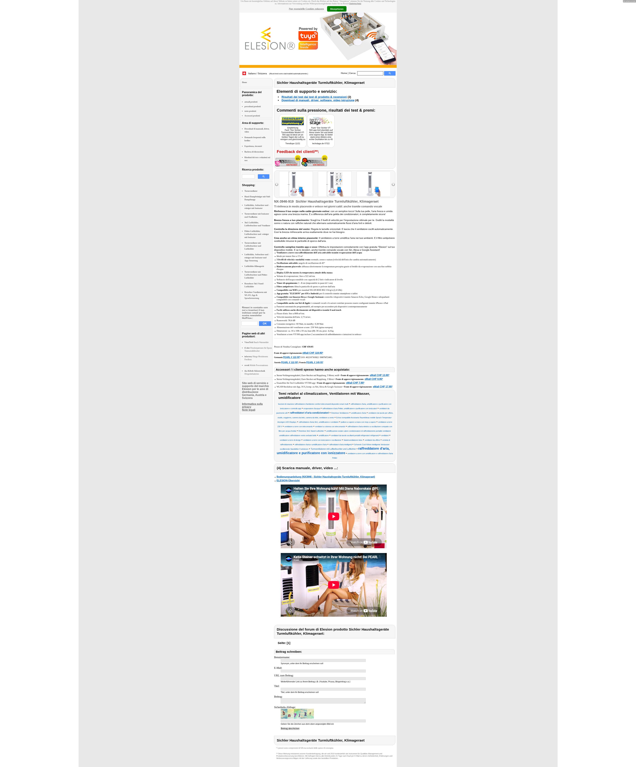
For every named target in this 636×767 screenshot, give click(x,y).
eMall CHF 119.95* (312, 352)
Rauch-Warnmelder (256, 342)
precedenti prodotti (252, 106)
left (276, 184)
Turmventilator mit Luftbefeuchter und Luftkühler (252, 246)
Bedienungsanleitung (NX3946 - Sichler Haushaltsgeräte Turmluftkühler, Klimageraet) (326, 476)
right (393, 184)
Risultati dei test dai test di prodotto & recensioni (314, 97)
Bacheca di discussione (254, 152)
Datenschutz (355, 3)
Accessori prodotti (252, 116)
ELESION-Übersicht (288, 480)
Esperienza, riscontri (253, 146)
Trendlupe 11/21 (292, 143)
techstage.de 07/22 (321, 143)
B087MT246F (326, 357)
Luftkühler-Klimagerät (254, 266)
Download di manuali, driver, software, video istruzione (318, 100)
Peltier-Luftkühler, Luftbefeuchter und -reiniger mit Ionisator (256, 234)
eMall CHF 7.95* (355, 382)
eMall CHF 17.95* (383, 386)
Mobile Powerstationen (256, 365)
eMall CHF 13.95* (379, 375)
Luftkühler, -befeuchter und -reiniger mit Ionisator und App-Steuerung (256, 257)
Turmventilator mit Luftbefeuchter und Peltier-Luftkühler (256, 275)
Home (344, 73)
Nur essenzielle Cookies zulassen (306, 8)
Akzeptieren (337, 8)
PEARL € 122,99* (291, 357)
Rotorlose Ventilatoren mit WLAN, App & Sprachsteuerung (255, 295)
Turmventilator (250, 191)
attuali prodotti (250, 102)
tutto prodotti (250, 111)
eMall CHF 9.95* (374, 379)
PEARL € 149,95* (314, 362)
